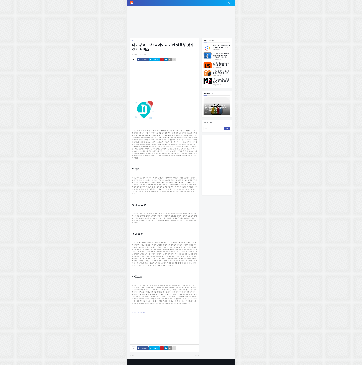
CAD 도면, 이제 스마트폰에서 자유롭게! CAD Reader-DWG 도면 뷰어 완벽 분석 (221, 55)
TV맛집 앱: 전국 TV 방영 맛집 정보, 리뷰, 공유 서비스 (221, 72)
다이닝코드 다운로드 (138, 312)
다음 (132, 355)
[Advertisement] (181, 21)
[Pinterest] (162, 59)
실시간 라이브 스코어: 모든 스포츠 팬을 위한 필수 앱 (221, 64)
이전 (196, 355)
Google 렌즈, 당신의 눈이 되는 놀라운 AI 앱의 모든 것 (221, 46)
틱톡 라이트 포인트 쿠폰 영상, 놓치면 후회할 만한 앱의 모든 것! (221, 81)
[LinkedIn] (166, 59)
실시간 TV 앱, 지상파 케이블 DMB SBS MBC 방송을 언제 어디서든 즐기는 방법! (216, 108)
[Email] (170, 59)
